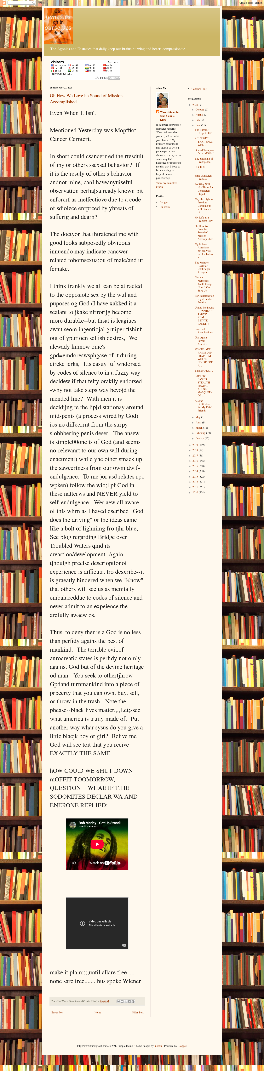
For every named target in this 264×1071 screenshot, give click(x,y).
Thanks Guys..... (204, 370)
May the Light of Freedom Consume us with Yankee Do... (204, 205)
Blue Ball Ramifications (204, 330)
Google (164, 202)
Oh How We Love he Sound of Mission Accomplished (204, 232)
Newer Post (57, 1012)
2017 (195, 455)
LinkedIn (165, 207)
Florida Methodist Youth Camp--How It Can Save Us (204, 283)
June (198, 125)
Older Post (138, 1012)
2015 (195, 466)
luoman (158, 1046)
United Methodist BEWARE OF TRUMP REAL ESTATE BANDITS (204, 316)
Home (98, 1012)
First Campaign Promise (203, 177)
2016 (195, 460)
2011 (195, 487)
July (198, 120)
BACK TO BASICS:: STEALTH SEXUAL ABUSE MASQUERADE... (204, 385)
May (198, 417)
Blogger (182, 1046)
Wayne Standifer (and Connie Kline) (170, 116)
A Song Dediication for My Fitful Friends (203, 405)
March (199, 427)
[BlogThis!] (122, 1001)
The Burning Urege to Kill (203, 131)
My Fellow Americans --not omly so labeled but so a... (204, 250)
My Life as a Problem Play (204, 219)
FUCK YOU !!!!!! (201, 168)
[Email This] (118, 1001)
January (200, 438)
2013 (195, 476)
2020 (195, 105)
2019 (195, 445)
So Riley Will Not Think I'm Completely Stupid (204, 189)
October (200, 109)
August (200, 114)
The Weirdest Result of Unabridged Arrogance (202, 267)
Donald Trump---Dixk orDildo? (204, 151)
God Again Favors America (201, 341)
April (199, 422)
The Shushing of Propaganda (204, 160)
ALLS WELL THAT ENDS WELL (204, 141)
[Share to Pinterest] (133, 1001)
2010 (195, 492)
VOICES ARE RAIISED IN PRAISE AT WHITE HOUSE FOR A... (204, 357)
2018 (195, 450)
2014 (195, 471)
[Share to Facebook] (129, 1001)
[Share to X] (126, 1001)
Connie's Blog (199, 89)
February (201, 433)
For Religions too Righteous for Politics (204, 299)
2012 (195, 482)
